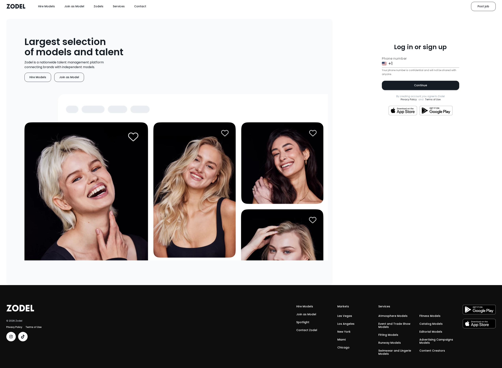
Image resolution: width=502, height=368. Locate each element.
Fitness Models (429, 315)
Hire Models (46, 6)
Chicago (343, 347)
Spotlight (302, 322)
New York (344, 331)
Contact (140, 6)
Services (119, 6)
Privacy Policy (409, 99)
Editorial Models (430, 331)
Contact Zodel (306, 330)
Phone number (394, 58)
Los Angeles (345, 323)
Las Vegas (344, 315)
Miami (341, 339)
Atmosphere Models (393, 315)
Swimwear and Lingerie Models (394, 352)
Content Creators (432, 350)
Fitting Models (388, 334)
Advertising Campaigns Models (436, 341)
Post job (483, 6)
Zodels (98, 6)
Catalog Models (431, 323)
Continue (420, 85)
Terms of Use (432, 99)
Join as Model (74, 6)
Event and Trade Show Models (394, 325)
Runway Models (389, 342)
